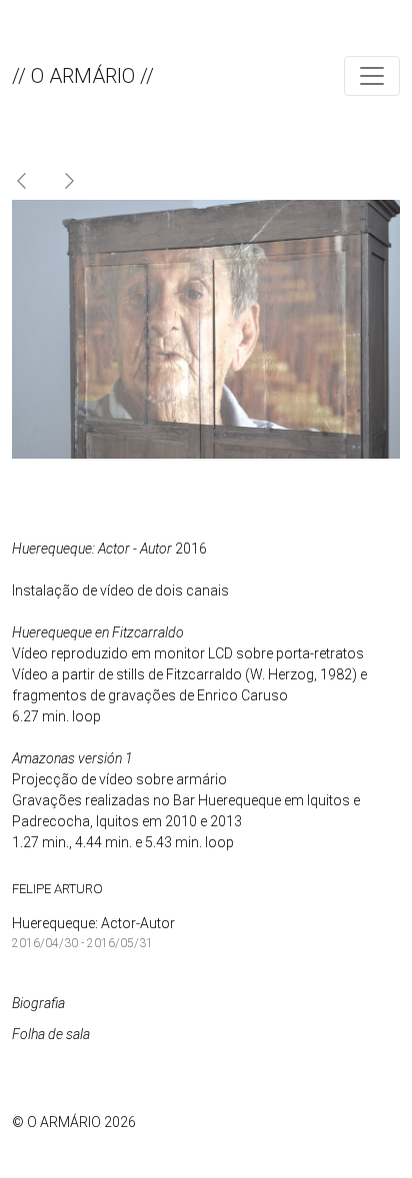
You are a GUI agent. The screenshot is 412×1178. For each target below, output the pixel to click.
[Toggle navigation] (372, 76)
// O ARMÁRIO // (83, 76)
